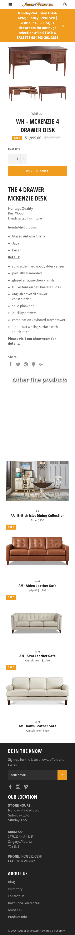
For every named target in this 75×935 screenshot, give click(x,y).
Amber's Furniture (28, 930)
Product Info (17, 917)
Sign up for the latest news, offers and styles (36, 762)
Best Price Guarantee (24, 903)
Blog (11, 882)
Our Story (15, 889)
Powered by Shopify (52, 930)
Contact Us (16, 896)
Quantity (14, 148)
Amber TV (15, 910)
